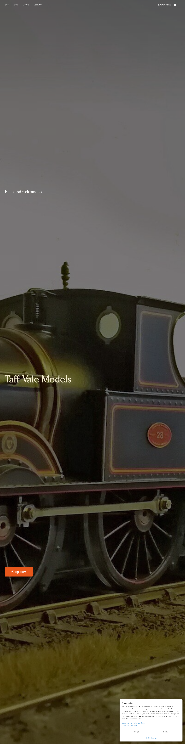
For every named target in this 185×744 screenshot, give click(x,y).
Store (7, 5)
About (16, 5)
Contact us (38, 5)
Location (26, 5)
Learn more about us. (129, 725)
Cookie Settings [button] (151, 738)
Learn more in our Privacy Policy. (133, 723)
